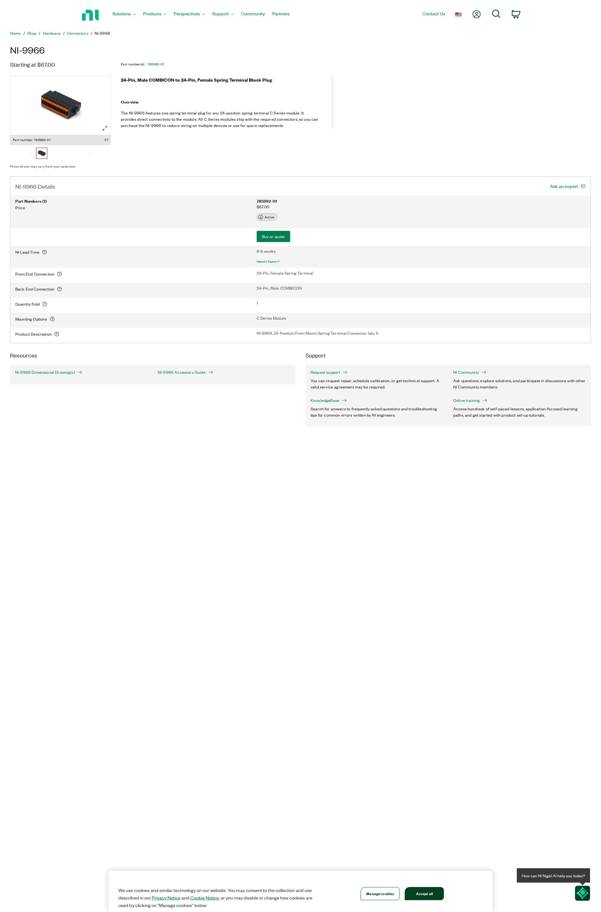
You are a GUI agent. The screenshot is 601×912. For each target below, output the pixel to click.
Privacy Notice (166, 897)
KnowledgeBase (325, 400)
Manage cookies (380, 893)
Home (15, 33)
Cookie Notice (204, 897)
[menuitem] (124, 15)
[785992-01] (41, 154)
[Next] (89, 154)
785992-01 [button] (155, 64)
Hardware (52, 33)
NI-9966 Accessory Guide (182, 372)
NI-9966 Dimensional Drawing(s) (45, 372)
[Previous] (30, 154)
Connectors (77, 33)
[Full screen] (104, 128)
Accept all (424, 893)
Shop (32, 33)
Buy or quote (273, 236)
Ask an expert (564, 186)
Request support (325, 372)
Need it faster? (268, 261)
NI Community (466, 372)
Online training (466, 400)
